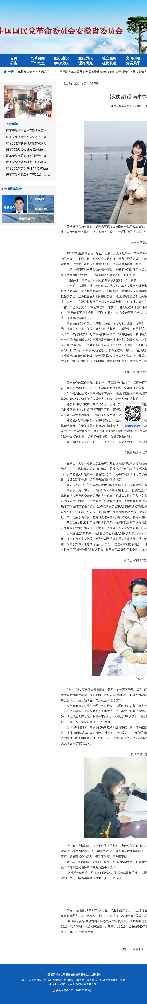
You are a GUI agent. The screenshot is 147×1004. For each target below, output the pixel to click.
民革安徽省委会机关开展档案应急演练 (29, 162)
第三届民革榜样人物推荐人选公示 (22, 71)
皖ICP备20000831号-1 (85, 983)
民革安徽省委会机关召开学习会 (26, 155)
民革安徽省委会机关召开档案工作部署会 (29, 149)
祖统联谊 (109, 63)
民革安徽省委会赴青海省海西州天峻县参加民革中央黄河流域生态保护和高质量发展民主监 (29, 130)
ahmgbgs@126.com (60, 983)
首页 (13, 58)
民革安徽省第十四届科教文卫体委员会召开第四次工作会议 (29, 136)
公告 (13, 63)
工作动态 (37, 63)
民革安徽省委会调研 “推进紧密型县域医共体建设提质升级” (29, 168)
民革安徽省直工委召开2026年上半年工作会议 (29, 174)
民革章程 (41, 208)
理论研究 (85, 63)
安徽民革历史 (27, 218)
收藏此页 (138, 949)
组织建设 (61, 58)
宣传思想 (85, 58)
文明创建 (133, 58)
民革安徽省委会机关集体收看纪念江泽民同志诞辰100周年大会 (29, 143)
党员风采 (133, 63)
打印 (124, 949)
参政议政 (61, 63)
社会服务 (109, 58)
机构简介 (41, 199)
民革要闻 (37, 58)
